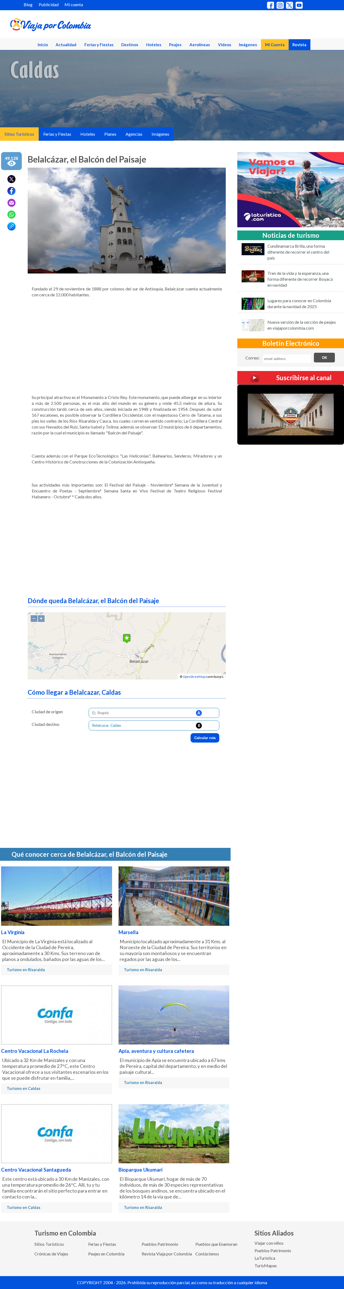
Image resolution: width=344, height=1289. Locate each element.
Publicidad (49, 4)
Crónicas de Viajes (51, 1253)
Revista (299, 44)
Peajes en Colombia (106, 1253)
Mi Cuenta (275, 44)
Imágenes (248, 44)
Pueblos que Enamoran (216, 1244)
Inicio (43, 44)
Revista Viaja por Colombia (167, 1253)
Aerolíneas (199, 44)
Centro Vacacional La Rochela (34, 1051)
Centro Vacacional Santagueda (36, 1170)
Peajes (175, 44)
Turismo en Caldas (23, 1088)
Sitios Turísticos (19, 133)
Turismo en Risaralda (26, 969)
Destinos (129, 44)
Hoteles (153, 44)
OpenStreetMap (194, 676)
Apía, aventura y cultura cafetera (156, 1051)
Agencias (134, 133)
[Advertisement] (127, 343)
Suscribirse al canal (304, 377)
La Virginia (12, 932)
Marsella (128, 932)
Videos (224, 44)
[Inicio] (75, 25)
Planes (110, 133)
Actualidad (66, 44)
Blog (28, 4)
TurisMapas (266, 1265)
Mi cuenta (73, 4)
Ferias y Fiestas (98, 44)
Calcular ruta (205, 738)
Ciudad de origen (47, 711)
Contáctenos (207, 1253)
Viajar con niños (269, 1242)
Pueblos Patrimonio (160, 1244)
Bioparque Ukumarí (141, 1170)
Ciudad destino (45, 724)
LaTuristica (265, 1258)
